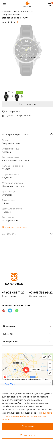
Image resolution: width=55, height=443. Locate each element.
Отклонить (27, 435)
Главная (6, 11)
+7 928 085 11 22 (13, 292)
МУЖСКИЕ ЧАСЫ (23, 11)
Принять (27, 426)
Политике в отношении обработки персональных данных (27, 416)
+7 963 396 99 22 (41, 292)
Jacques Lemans (11, 14)
